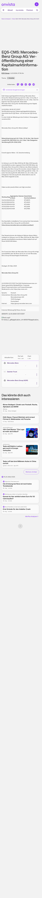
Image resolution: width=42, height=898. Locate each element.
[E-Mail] (33, 84)
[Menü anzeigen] (3, 10)
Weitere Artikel (31, 472)
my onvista (19, 10)
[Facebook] (22, 84)
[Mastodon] (18, 84)
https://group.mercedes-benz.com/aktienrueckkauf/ (18, 225)
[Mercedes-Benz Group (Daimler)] (5, 363)
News (13, 19)
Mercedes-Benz (13, 363)
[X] (30, 84)
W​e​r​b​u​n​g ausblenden (27, 33)
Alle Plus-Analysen (31, 516)
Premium (29, 10)
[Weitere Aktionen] (36, 366)
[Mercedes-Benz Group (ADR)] (5, 380)
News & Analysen (6, 19)
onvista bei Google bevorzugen (15, 90)
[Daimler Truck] (5, 371)
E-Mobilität (11, 78)
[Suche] (37, 10)
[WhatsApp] (26, 84)
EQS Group (5, 73)
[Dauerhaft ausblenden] (37, 89)
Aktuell (10, 10)
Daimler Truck (12, 372)
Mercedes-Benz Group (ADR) (17, 380)
